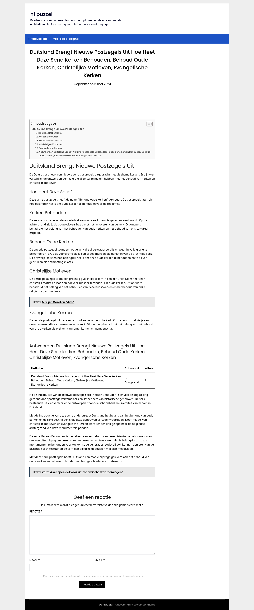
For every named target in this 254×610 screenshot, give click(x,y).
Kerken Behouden (48, 136)
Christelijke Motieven (50, 144)
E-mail (99, 560)
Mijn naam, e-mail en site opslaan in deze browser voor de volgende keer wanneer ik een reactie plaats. (93, 576)
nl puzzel (41, 14)
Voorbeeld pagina (66, 39)
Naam (34, 560)
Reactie (35, 511)
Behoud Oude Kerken (50, 140)
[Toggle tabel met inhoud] (148, 124)
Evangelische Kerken (50, 148)
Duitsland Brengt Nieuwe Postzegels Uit (58, 129)
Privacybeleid (37, 39)
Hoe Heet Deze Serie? (50, 133)
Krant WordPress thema (141, 604)
